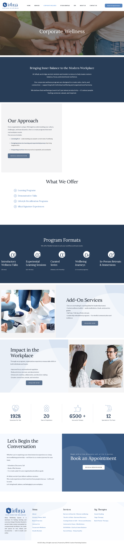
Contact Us (93, 5)
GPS (75, 5)
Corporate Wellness (49, 5)
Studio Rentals (65, 5)
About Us (83, 5)
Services (36, 5)
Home (28, 5)
